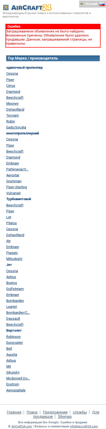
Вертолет (14, 330)
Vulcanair (13, 193)
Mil (8, 366)
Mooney (12, 103)
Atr (8, 241)
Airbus (11, 277)
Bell (9, 349)
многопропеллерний (22, 133)
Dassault (13, 318)
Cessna (12, 73)
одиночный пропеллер (24, 67)
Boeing (11, 283)
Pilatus (11, 223)
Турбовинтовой (18, 199)
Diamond (13, 92)
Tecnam (12, 115)
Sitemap (65, 416)
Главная (14, 412)
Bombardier (15, 301)
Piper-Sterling (16, 187)
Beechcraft (14, 97)
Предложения (55, 412)
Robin (10, 121)
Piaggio (12, 253)
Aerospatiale (16, 390)
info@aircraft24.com (84, 426)
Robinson (13, 337)
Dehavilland (15, 109)
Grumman (13, 181)
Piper (10, 80)
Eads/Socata (16, 127)
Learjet (11, 307)
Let (8, 217)
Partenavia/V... (17, 169)
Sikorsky (13, 372)
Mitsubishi (14, 259)
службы (80, 412)
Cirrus (10, 86)
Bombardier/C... (18, 313)
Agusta (11, 354)
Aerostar (12, 175)
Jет (9, 265)
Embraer (12, 163)
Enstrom (12, 384)
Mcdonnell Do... (18, 378)
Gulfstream (15, 289)
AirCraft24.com (21, 426)
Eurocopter (14, 343)
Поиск (32, 412)
